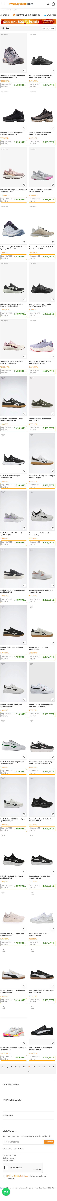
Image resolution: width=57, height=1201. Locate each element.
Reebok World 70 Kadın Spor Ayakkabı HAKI (40, 419)
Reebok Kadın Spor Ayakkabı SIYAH (11, 648)
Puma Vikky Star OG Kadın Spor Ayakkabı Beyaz (12, 991)
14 (44, 1066)
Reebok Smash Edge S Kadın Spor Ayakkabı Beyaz (42, 477)
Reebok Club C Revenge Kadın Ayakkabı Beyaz (12, 763)
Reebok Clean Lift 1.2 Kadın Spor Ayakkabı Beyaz (12, 820)
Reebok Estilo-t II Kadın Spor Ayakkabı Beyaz (11, 705)
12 (34, 1066)
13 (39, 1066)
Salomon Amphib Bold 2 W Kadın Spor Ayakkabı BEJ (41, 248)
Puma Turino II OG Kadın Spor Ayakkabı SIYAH (40, 1048)
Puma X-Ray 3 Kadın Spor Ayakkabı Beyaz (39, 934)
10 (24, 1066)
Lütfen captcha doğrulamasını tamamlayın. (9, 1158)
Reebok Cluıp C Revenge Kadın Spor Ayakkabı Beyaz (41, 705)
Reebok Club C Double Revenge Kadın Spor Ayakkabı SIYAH (41, 763)
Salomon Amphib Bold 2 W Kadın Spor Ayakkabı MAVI (13, 248)
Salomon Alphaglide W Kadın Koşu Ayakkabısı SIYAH (11, 305)
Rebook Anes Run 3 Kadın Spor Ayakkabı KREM (12, 934)
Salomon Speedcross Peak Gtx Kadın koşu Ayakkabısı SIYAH (40, 76)
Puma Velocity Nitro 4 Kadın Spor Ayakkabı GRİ (13, 1048)
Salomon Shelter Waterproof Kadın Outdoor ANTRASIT (40, 133)
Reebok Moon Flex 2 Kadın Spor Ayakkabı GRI (12, 534)
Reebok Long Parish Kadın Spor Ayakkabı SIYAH (12, 591)
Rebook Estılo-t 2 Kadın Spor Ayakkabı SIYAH (39, 877)
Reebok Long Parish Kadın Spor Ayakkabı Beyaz (41, 591)
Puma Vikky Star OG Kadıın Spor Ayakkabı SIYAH (41, 991)
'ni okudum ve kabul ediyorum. (26, 1177)
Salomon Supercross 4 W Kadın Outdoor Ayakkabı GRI (12, 76)
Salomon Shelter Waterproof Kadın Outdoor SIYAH (11, 133)
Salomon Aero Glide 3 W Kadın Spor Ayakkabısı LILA (40, 362)
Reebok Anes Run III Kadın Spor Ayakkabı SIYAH (41, 820)
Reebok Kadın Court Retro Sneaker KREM (39, 648)
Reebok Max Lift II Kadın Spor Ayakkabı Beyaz (40, 534)
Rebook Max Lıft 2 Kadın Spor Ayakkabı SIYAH (11, 877)
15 (49, 1066)
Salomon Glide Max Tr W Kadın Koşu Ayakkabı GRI (40, 191)
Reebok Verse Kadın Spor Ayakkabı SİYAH (10, 477)
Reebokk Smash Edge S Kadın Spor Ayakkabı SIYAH (11, 419)
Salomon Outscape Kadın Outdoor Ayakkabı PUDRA (13, 191)
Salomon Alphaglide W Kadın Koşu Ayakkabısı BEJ (11, 362)
